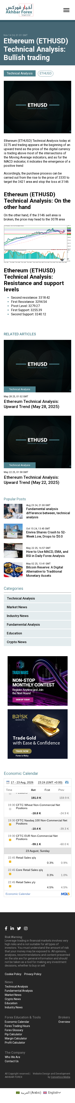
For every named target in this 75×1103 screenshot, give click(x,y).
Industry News (18, 616)
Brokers (64, 1017)
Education (14, 633)
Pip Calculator (13, 1034)
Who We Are (12, 1057)
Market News (17, 607)
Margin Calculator (16, 1038)
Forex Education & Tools (23, 1017)
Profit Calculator (15, 1042)
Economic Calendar (17, 1021)
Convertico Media (60, 1077)
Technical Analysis (20, 73)
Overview (64, 1021)
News (9, 982)
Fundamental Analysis (23, 624)
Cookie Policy (13, 974)
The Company (15, 1052)
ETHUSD (46, 73)
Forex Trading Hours (17, 1026)
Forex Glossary (14, 1030)
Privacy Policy (32, 974)
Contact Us (12, 1061)
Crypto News (17, 642)
